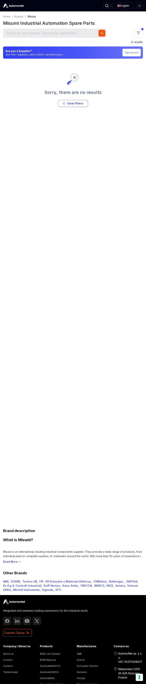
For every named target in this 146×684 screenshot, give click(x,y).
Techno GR (29, 581)
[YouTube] (27, 621)
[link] (14, 602)
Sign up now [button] (131, 52)
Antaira (120, 585)
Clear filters (75, 103)
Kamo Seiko (70, 585)
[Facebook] (7, 621)
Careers (8, 665)
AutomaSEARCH (49, 672)
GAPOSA (131, 581)
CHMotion (100, 581)
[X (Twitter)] (37, 621)
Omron (81, 659)
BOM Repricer (48, 659)
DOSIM (15, 581)
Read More (10, 561)
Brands (19, 16)
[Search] (106, 5)
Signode (47, 589)
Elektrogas (116, 581)
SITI (58, 589)
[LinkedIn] (17, 621)
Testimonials (10, 672)
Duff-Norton (52, 585)
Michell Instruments (26, 589)
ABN (6, 581)
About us (8, 653)
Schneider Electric (87, 665)
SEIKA (7, 589)
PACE (109, 585)
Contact (8, 659)
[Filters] (138, 33)
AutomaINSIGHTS (50, 665)
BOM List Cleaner (50, 653)
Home (6, 16)
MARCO (99, 585)
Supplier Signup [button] (15, 632)
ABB (79, 653)
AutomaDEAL (47, 678)
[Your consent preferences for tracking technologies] (139, 677)
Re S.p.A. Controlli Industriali (22, 585)
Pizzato (81, 678)
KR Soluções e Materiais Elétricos (68, 581)
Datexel (132, 585)
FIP (41, 581)
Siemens (82, 672)
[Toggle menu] (139, 5)
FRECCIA (86, 585)
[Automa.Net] (13, 5)
